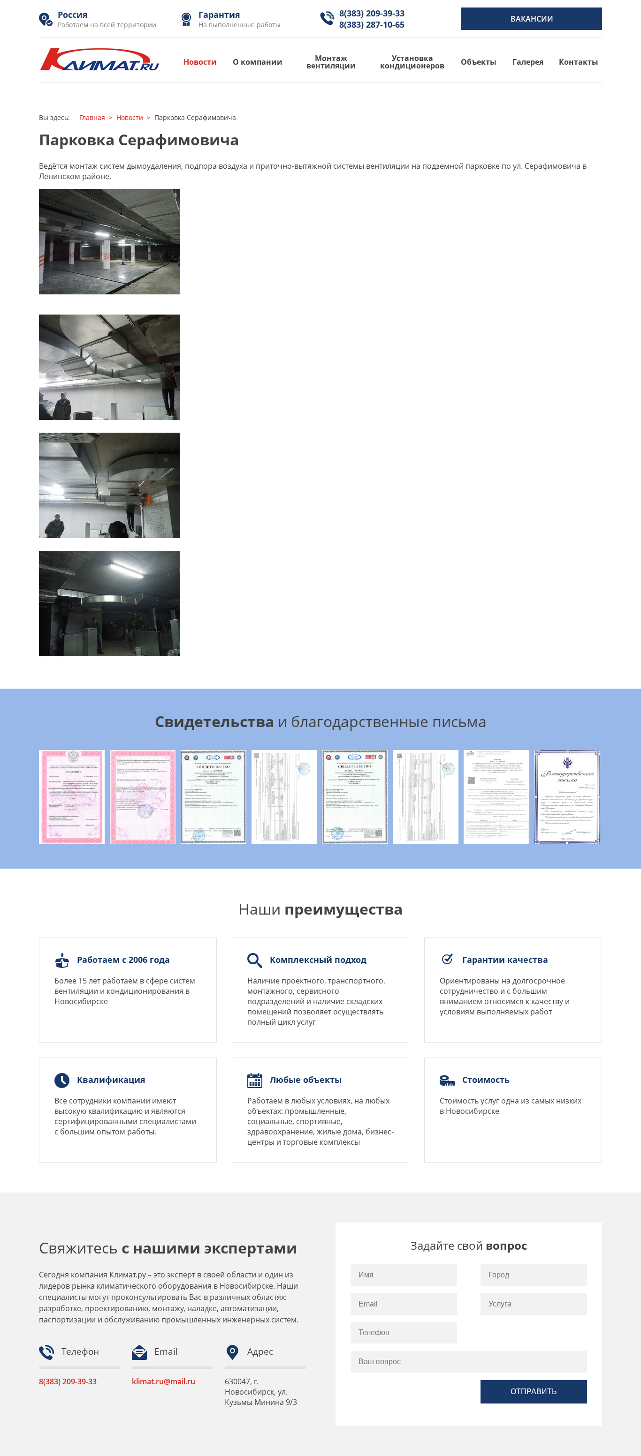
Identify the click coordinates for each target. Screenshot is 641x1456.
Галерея (527, 62)
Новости (200, 62)
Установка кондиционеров (412, 62)
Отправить (534, 1392)
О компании (257, 62)
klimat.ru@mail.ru (163, 1381)
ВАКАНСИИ (532, 19)
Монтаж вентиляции (331, 62)
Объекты (478, 62)
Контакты (578, 62)
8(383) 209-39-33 (68, 1381)
